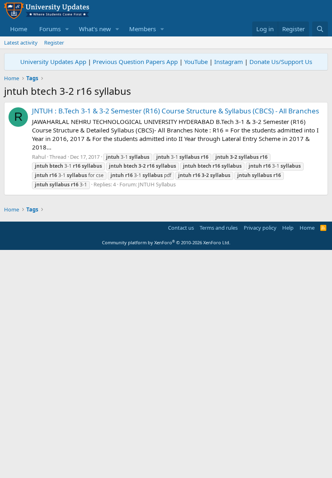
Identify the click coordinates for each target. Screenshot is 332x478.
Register (54, 42)
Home (18, 29)
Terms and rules (219, 227)
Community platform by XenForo (166, 242)
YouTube (196, 62)
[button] (67, 28)
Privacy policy (260, 227)
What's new (95, 29)
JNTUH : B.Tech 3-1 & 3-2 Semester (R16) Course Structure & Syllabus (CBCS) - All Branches (175, 110)
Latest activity (21, 42)
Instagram (228, 62)
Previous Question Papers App (135, 62)
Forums (50, 29)
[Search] (320, 28)
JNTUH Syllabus (157, 184)
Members (142, 29)
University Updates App (53, 62)
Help (288, 227)
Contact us (181, 227)
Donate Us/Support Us (280, 62)
